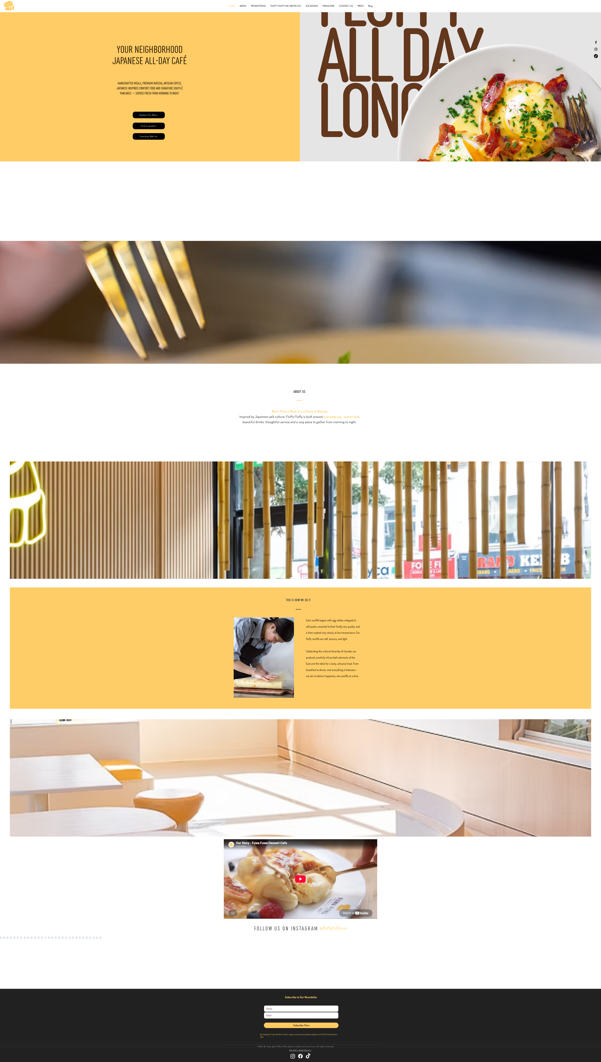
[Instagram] (596, 49)
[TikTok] (596, 56)
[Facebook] (596, 42)
